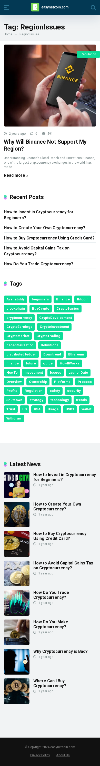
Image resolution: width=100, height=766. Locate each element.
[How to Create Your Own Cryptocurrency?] (16, 525)
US (24, 409)
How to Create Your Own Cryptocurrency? (44, 227)
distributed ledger (21, 354)
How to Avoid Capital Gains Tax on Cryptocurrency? (36, 251)
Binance (63, 299)
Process (85, 382)
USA (37, 409)
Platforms (62, 382)
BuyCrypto (40, 308)
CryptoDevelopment (55, 318)
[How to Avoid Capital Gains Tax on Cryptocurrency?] (16, 584)
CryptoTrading (48, 336)
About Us (63, 755)
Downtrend (52, 354)
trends (81, 400)
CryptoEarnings (19, 326)
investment (34, 372)
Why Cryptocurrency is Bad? (60, 651)
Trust (10, 409)
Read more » (16, 175)
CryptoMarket (17, 336)
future (31, 363)
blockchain (15, 308)
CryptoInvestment (54, 326)
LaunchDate (78, 372)
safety (55, 391)
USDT (70, 409)
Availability (15, 299)
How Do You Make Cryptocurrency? (50, 624)
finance (12, 363)
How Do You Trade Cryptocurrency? (38, 263)
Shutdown (14, 400)
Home (8, 34)
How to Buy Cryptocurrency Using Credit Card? (49, 238)
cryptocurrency (19, 318)
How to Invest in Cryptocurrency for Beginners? (39, 214)
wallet (86, 409)
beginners (40, 299)
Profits (11, 391)
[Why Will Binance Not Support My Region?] (50, 86)
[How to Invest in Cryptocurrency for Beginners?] (16, 496)
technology (60, 400)
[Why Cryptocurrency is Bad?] (16, 673)
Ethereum (76, 354)
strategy (36, 400)
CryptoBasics (67, 308)
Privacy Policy (40, 755)
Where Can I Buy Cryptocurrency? (49, 683)
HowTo (11, 372)
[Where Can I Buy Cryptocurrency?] (16, 702)
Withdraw (14, 418)
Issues (55, 372)
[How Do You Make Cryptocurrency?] (16, 643)
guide (48, 363)
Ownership (38, 382)
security (74, 391)
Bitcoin (82, 299)
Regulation (88, 54)
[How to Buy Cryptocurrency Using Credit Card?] (16, 555)
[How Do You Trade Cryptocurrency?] (16, 614)
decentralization (20, 345)
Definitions (49, 345)
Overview (14, 382)
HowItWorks (69, 363)
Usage (53, 409)
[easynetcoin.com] (50, 7)
